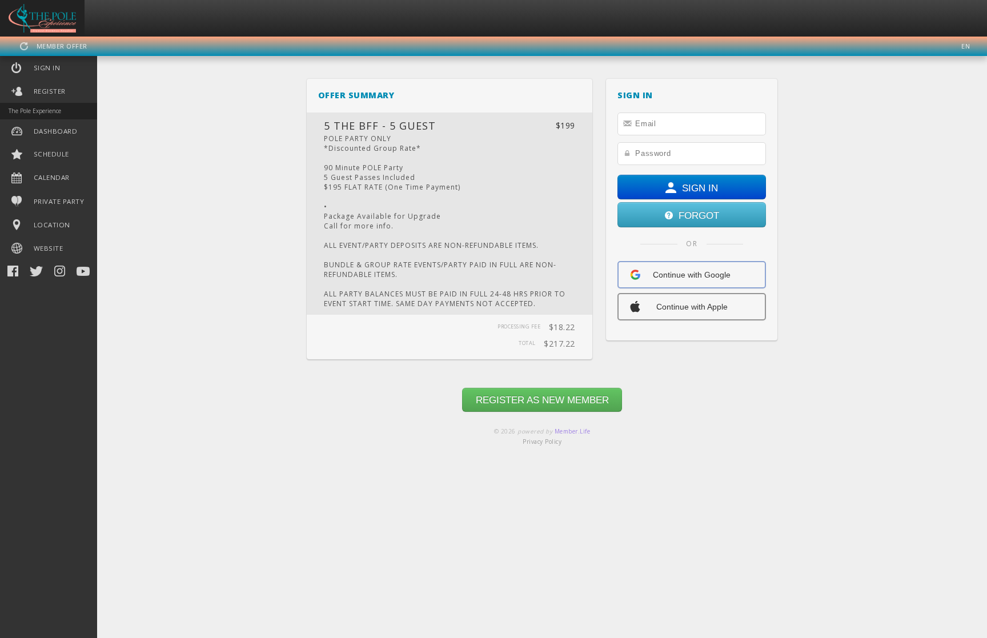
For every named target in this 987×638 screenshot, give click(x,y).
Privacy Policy (542, 442)
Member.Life (573, 431)
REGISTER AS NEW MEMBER (542, 400)
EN (965, 46)
